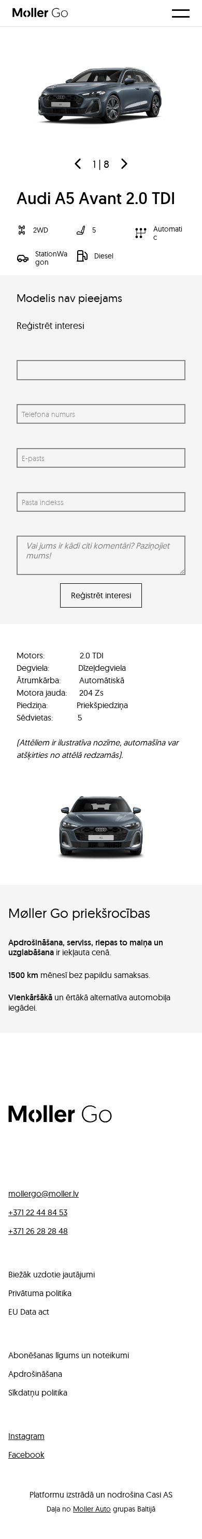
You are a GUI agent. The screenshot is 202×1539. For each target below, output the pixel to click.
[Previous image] (77, 163)
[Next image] (124, 163)
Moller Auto (92, 1509)
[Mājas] (60, 1119)
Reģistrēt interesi (101, 595)
